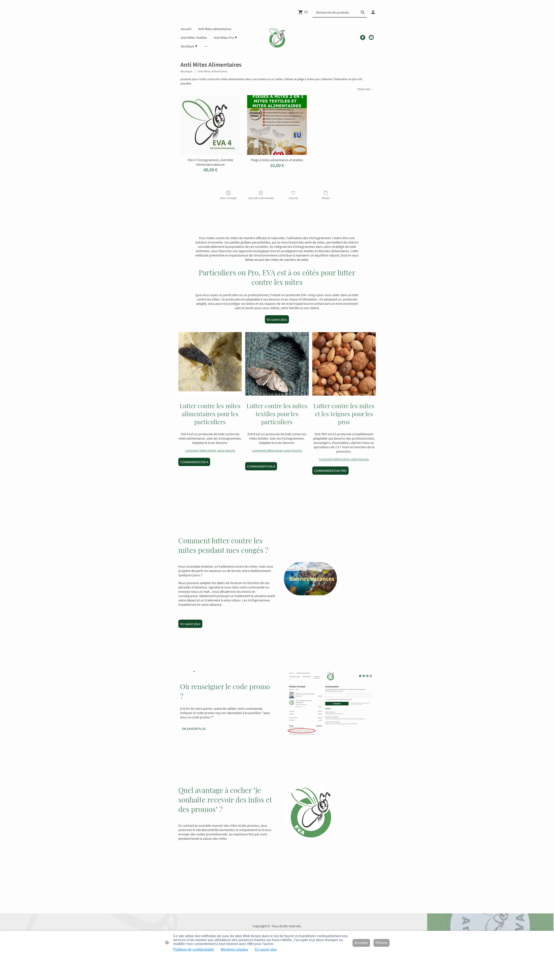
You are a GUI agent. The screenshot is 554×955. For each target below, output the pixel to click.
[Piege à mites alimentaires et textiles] (277, 125)
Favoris (293, 198)
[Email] (371, 37)
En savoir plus (277, 319)
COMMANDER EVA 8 (261, 466)
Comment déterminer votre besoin (210, 450)
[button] (362, 12)
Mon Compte (228, 198)
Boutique (186, 71)
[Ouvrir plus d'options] (206, 46)
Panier (326, 198)
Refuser (381, 943)
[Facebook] (362, 37)
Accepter (361, 943)
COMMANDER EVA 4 (194, 462)
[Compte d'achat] (373, 12)
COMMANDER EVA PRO (330, 470)
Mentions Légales (234, 949)
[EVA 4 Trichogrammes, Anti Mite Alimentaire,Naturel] (210, 125)
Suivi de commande (261, 198)
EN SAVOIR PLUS (194, 728)
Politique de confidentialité (193, 949)
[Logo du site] (277, 37)
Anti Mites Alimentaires (212, 71)
